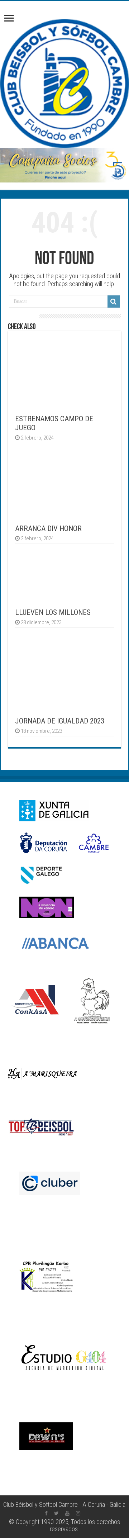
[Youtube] (67, 1513)
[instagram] (78, 1513)
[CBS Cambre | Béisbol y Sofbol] (64, 83)
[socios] (64, 165)
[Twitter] (56, 1513)
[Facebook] (46, 1513)
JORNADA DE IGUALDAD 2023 (59, 720)
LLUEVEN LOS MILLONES (53, 612)
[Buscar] (114, 301)
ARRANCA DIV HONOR (48, 528)
